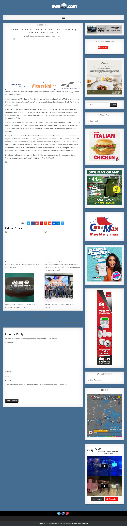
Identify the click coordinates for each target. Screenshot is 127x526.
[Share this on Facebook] (33, 223)
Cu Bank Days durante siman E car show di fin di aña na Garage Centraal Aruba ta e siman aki (43, 31)
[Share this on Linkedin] (58, 223)
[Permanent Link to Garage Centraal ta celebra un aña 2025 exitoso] (63, 287)
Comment (9, 342)
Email (7, 376)
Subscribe (112, 499)
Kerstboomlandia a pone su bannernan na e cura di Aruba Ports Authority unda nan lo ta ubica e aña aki (22, 264)
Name (8, 372)
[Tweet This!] (28, 223)
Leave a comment (54, 36)
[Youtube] (67, 513)
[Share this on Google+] (37, 223)
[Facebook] (63, 513)
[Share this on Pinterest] (41, 223)
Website (8, 380)
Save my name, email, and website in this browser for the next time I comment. (37, 385)
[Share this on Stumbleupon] (49, 223)
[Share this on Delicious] (62, 223)
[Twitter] (59, 513)
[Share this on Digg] (54, 223)
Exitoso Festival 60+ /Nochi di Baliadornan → (65, 322)
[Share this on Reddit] (45, 223)
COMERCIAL (43, 25)
